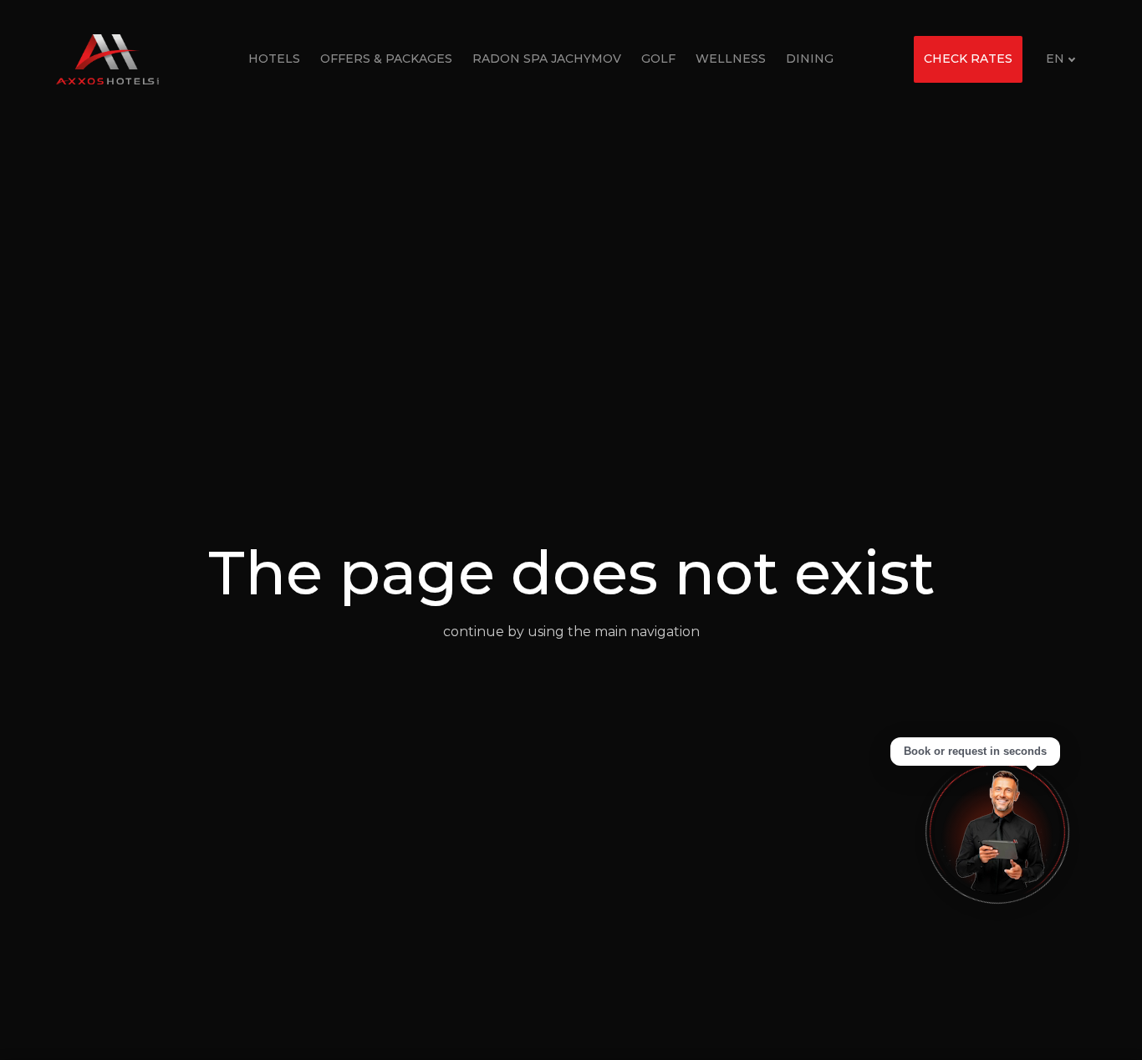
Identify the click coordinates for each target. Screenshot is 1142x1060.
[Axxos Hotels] (107, 59)
